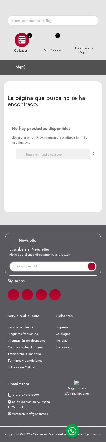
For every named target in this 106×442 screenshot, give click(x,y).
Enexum (95, 434)
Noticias (61, 340)
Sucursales (63, 347)
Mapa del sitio (59, 434)
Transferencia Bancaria (24, 353)
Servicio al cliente (20, 327)
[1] (91, 266)
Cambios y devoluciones (25, 347)
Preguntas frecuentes (23, 333)
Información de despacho (26, 340)
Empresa (62, 327)
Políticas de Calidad (22, 367)
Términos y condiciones (25, 360)
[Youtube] (55, 294)
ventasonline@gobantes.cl (30, 413)
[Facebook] (13, 294)
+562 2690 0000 (25, 395)
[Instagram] (27, 294)
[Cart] (52, 40)
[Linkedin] (41, 294)
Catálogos (63, 333)
